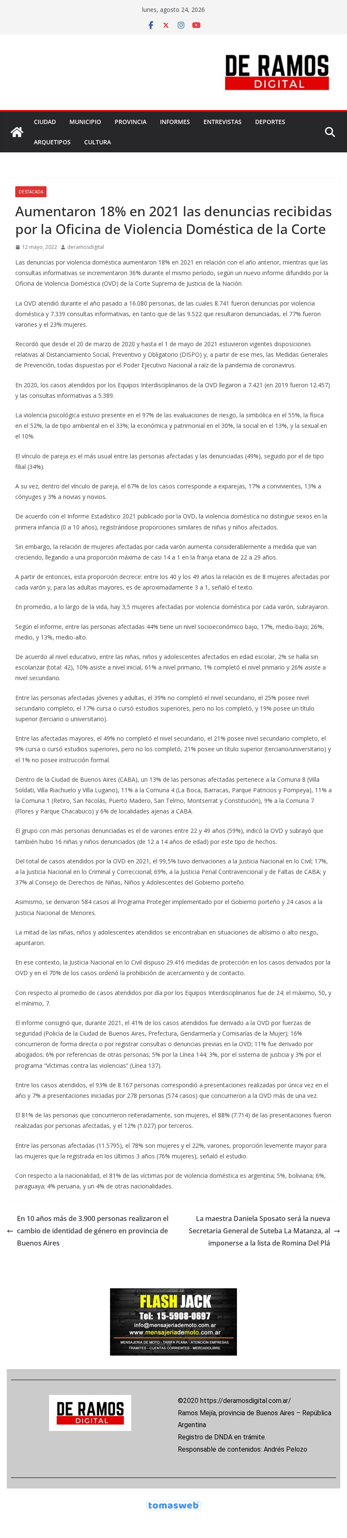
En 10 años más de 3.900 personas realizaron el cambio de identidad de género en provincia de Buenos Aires (92, 1231)
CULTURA (97, 142)
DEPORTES (270, 122)
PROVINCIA (130, 122)
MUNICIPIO (85, 122)
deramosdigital (85, 247)
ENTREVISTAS (223, 122)
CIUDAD (45, 122)
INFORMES (175, 122)
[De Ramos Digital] (17, 132)
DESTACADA (31, 192)
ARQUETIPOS (52, 142)
